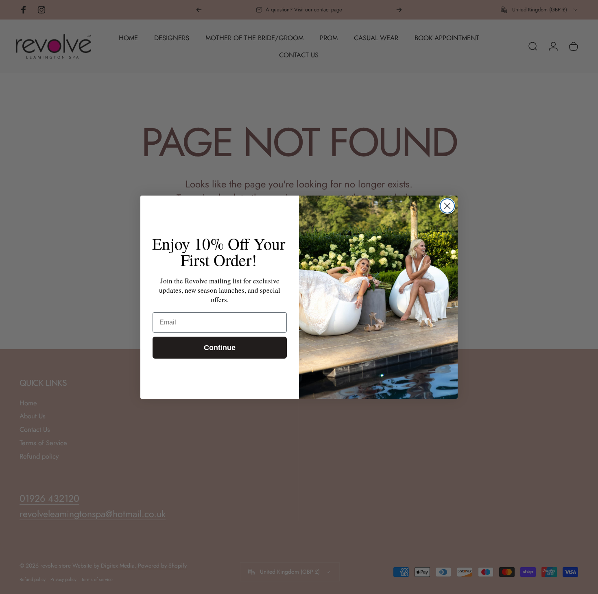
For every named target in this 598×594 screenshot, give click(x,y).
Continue (220, 348)
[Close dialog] (447, 206)
